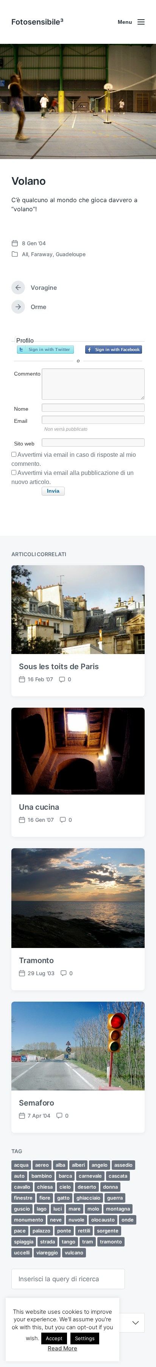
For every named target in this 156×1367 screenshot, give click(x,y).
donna (110, 1187)
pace (20, 1231)
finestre (23, 1198)
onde (128, 1220)
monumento (28, 1220)
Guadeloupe (71, 254)
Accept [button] (54, 1338)
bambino (41, 1176)
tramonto (111, 1242)
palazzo (41, 1231)
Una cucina (39, 807)
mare (75, 1209)
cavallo (22, 1187)
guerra (115, 1198)
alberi (78, 1165)
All (25, 254)
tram (87, 1242)
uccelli (22, 1252)
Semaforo (36, 1102)
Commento (27, 374)
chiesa (45, 1187)
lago (42, 1209)
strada (47, 1242)
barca (65, 1176)
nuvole (76, 1220)
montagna (118, 1209)
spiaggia (23, 1242)
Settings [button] (85, 1338)
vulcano (74, 1252)
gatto (63, 1198)
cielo (65, 1187)
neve (56, 1220)
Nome (21, 409)
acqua (21, 1165)
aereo (42, 1165)
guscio (22, 1209)
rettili (84, 1231)
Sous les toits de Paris (59, 666)
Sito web (24, 444)
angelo (100, 1165)
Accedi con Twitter (45, 349)
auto (19, 1176)
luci (57, 1209)
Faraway (42, 254)
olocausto (103, 1220)
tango (68, 1242)
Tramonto (36, 960)
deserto (87, 1187)
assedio (123, 1165)
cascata (118, 1176)
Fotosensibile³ (37, 21)
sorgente (108, 1231)
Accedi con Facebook (113, 349)
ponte (64, 1231)
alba (60, 1165)
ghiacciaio (88, 1198)
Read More (62, 1348)
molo (93, 1209)
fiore (44, 1198)
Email (20, 421)
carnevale (90, 1176)
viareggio (47, 1252)
